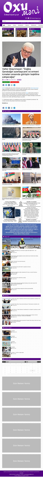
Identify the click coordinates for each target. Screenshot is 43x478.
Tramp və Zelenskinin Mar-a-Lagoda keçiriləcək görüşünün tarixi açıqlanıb (30, 169)
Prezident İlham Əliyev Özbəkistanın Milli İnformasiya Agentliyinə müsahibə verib (25, 298)
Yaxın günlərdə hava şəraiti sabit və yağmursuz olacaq (20, 266)
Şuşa (27, 92)
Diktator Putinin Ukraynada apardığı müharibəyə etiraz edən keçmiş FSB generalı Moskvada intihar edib (24, 283)
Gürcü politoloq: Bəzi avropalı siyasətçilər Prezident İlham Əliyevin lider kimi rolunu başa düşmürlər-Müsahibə (26, 321)
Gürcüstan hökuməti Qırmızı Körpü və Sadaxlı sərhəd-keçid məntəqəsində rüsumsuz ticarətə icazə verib (10, 169)
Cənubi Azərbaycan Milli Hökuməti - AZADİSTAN (31, 125)
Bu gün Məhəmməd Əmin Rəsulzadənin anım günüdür (10, 139)
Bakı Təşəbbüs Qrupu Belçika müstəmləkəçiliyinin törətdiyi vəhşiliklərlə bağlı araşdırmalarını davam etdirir (11, 199)
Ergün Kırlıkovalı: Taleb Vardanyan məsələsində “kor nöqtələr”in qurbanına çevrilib (25, 309)
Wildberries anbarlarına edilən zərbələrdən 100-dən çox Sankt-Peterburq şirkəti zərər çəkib (24, 272)
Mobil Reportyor (36, 18)
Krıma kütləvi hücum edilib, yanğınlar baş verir (10, 125)
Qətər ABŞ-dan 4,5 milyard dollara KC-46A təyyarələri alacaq (22, 239)
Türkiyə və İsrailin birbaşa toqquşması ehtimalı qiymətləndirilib (22, 288)
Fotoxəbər (13, 330)
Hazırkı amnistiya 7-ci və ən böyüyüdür (29, 183)
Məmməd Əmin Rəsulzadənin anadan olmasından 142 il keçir (31, 154)
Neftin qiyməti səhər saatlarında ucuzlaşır (18, 277)
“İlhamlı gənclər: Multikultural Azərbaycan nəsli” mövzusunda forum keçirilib (10, 184)
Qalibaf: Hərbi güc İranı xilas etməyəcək (18, 261)
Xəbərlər (27, 25)
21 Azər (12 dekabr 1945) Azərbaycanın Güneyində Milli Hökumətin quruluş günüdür (31, 198)
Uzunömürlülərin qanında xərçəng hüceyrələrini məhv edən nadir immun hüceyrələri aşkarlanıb (24, 245)
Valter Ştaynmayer (34, 88)
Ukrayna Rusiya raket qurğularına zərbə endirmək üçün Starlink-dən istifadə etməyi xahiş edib (24, 256)
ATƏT (3, 88)
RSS (22, 474)
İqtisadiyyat (20, 25)
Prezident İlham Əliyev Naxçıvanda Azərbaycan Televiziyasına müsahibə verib (25, 304)
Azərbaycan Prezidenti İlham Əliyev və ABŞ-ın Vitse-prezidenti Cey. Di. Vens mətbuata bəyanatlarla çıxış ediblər (30, 139)
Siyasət (9, 25)
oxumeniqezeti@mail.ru (29, 474)
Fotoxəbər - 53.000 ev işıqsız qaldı (17, 352)
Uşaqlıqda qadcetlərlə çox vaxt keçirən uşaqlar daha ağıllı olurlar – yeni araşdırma (23, 251)
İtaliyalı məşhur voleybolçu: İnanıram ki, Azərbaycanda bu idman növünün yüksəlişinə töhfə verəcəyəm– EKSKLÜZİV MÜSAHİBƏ (24, 315)
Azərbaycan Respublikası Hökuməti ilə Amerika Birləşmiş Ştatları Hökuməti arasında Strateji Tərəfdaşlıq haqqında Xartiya (10, 154)
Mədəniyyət (33, 25)
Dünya (14, 25)
